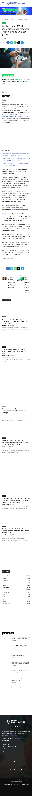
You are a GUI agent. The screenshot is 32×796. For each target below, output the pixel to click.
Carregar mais (15, 687)
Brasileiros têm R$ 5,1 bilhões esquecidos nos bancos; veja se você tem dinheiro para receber (15, 443)
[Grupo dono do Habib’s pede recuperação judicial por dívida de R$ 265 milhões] (16, 310)
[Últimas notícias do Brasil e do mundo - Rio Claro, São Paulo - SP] (16, 721)
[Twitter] (11, 42)
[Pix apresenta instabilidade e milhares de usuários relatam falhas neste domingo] (16, 400)
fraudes (14, 209)
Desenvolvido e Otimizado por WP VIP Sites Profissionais (16, 784)
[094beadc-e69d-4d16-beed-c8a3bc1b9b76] (16, 11)
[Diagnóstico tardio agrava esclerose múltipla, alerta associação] (6, 656)
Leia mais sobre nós (12, 735)
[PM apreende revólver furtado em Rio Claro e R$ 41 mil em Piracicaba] (6, 639)
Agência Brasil (5, 414)
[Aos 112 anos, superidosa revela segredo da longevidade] (6, 648)
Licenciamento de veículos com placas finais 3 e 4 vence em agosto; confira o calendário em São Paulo (16, 500)
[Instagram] (14, 769)
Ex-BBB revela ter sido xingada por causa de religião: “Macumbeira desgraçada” (11, 282)
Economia (7, 19)
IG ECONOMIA (9, 258)
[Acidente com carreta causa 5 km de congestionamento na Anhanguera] (6, 664)
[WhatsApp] (15, 42)
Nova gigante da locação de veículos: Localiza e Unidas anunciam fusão (26, 285)
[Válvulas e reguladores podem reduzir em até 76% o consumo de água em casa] (16, 340)
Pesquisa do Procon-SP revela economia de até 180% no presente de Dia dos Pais (15, 531)
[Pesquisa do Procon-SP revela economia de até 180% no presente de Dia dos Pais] (16, 519)
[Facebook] (8, 42)
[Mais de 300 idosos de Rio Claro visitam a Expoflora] (6, 673)
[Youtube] (21, 769)
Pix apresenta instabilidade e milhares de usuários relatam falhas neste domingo (15, 411)
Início (3, 19)
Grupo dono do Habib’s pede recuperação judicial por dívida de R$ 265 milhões (15, 321)
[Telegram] (22, 42)
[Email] (18, 42)
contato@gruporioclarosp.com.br (19, 738)
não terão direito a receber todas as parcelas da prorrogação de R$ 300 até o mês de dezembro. (15, 114)
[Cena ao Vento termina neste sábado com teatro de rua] (6, 681)
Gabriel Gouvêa (5, 325)
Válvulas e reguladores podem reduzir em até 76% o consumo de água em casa (15, 351)
